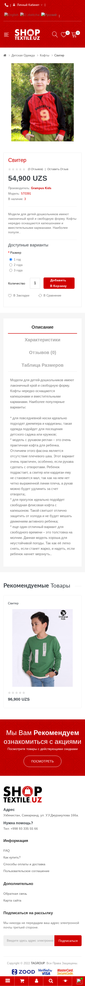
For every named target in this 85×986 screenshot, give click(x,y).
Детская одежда (23, 55)
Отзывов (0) (42, 352)
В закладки (21, 295)
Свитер (59, 55)
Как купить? (12, 857)
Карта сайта (12, 900)
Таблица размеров (42, 365)
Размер (15, 252)
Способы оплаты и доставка (24, 864)
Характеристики (42, 339)
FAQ (6, 850)
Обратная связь (15, 893)
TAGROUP (38, 963)
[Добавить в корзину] (75, 698)
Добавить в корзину (58, 283)
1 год (17, 259)
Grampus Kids (41, 188)
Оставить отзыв (57, 169)
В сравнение (52, 295)
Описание (42, 327)
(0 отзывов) (35, 169)
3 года (18, 270)
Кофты (44, 55)
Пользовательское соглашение (26, 871)
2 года (18, 265)
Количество (16, 283)
